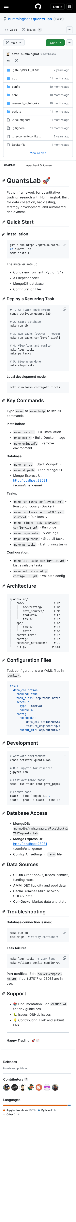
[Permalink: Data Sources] (4, 864)
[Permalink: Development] (4, 743)
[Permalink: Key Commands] (4, 400)
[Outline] (70, 165)
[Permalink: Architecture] (4, 586)
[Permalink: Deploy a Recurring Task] (4, 299)
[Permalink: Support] (4, 993)
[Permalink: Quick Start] (4, 222)
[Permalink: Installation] (4, 234)
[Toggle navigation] (6, 6)
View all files (38, 153)
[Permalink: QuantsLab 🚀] (4, 180)
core (15, 95)
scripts (16, 111)
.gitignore (18, 128)
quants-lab (42, 19)
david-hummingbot (25, 54)
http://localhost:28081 (30, 480)
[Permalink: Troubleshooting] (4, 912)
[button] (65, 244)
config (16, 86)
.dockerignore (21, 119)
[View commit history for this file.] (16, 60)
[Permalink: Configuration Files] (4, 660)
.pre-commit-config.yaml (28, 136)
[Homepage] (38, 6)
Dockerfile (18, 144)
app (14, 78)
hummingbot (19, 19)
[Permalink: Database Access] (4, 813)
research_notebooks (25, 103)
